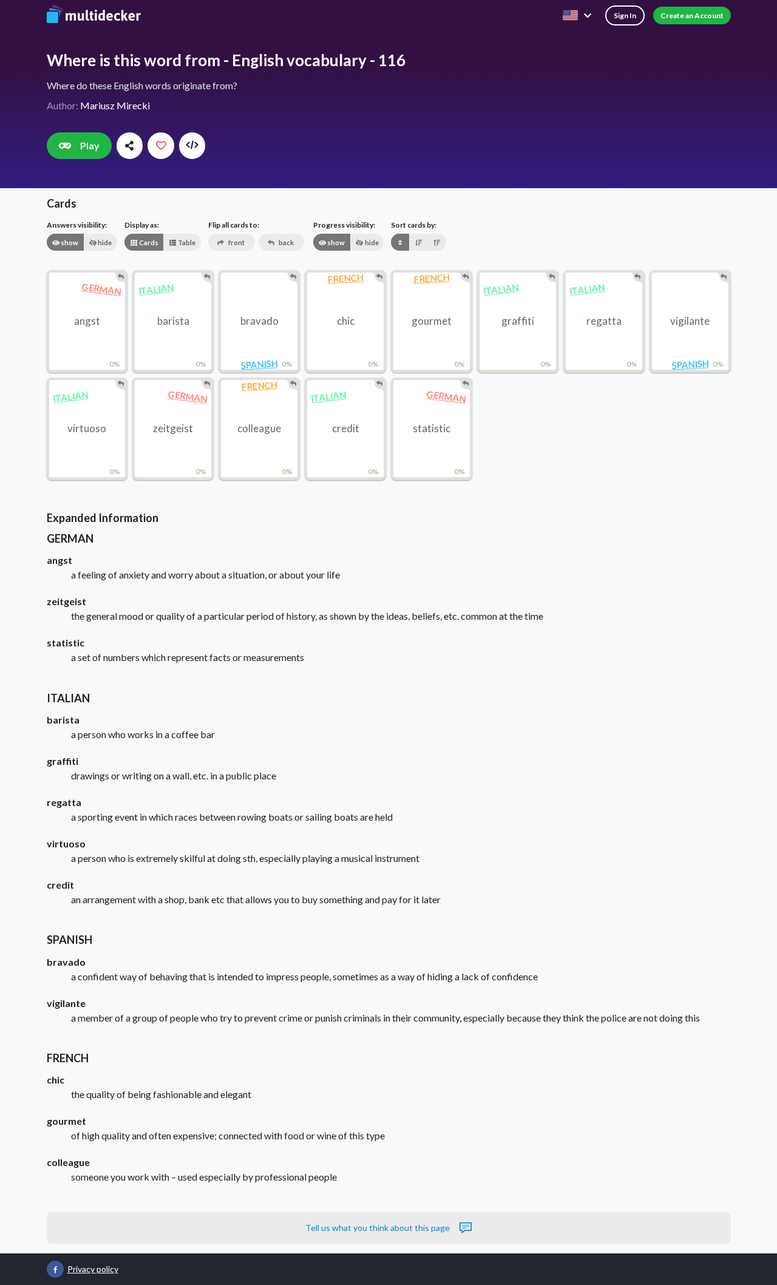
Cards (148, 242)
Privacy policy (92, 1269)
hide (104, 242)
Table (186, 242)
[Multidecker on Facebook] (55, 1269)
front (236, 242)
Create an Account (692, 15)
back (285, 242)
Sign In (625, 15)
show (68, 242)
